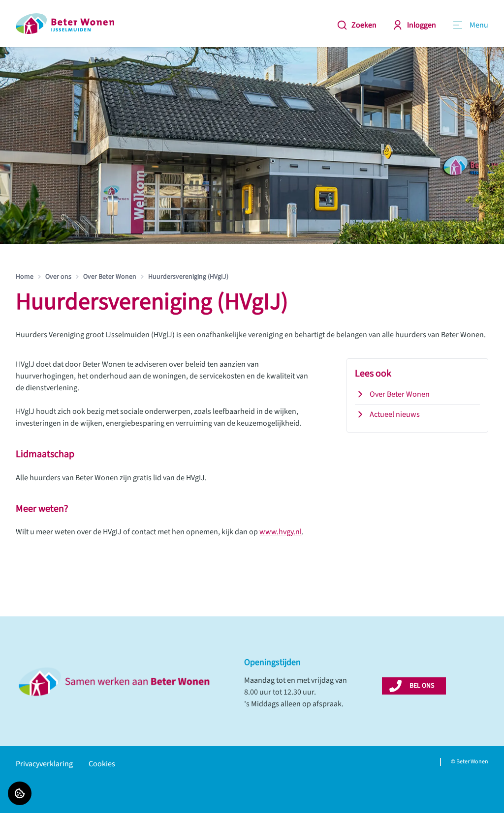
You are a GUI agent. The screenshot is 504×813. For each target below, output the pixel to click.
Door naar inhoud (37, 13)
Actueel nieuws (395, 414)
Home (24, 277)
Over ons (58, 277)
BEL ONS (422, 686)
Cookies (102, 763)
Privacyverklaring (44, 763)
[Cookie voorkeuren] (20, 793)
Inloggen (421, 25)
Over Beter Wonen (109, 277)
